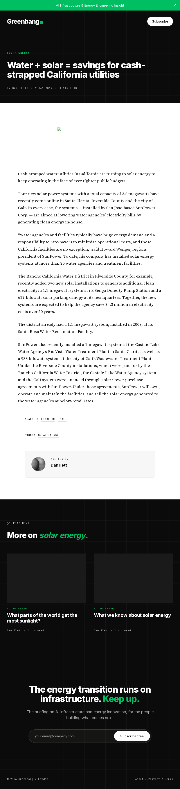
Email (62, 419)
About (139, 779)
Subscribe (160, 21)
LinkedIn (48, 419)
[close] (174, 5)
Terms (169, 779)
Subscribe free (132, 736)
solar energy (18, 53)
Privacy (154, 779)
